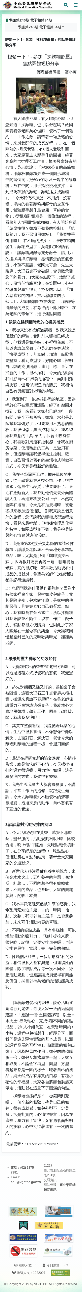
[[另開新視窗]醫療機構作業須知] (23, 1237)
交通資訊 (50, 1180)
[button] (75, 1284)
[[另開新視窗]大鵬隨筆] (59, 1238)
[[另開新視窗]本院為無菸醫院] (23, 1250)
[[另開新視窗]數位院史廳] (49, 1225)
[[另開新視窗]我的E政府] (23, 1225)
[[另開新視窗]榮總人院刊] (23, 1211)
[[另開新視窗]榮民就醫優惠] (59, 1211)
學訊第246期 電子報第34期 (39, 27)
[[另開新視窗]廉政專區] (58, 1251)
